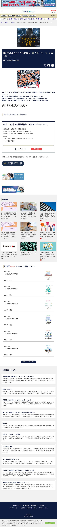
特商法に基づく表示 (31, 508)
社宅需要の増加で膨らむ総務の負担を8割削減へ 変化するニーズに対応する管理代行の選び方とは (47, 215)
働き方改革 (32, 15)
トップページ (4, 22)
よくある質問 (26, 505)
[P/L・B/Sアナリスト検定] (13, 192)
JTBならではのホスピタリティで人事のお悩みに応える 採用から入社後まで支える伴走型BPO (47, 255)
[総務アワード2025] (13, 166)
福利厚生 (18, 15)
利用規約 (23, 508)
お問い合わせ (34, 505)
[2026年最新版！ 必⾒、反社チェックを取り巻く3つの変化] (28, 88)
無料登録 (53, 10)
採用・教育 (11, 15)
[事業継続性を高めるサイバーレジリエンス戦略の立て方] (28, 46)
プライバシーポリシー (44, 508)
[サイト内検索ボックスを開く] (55, 15)
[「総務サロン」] (13, 179)
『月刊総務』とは (16, 505)
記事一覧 (13, 22)
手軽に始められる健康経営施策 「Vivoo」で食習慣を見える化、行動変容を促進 (47, 234)
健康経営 (25, 15)
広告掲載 (42, 505)
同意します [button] (50, 523)
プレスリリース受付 (13, 508)
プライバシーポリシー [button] (21, 525)
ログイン (53, 12)
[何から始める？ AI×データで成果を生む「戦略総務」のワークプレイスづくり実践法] (28, 6)
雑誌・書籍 (11, 276)
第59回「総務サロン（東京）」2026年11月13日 (21, 19)
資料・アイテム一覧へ (29, 361)
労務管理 (4, 15)
